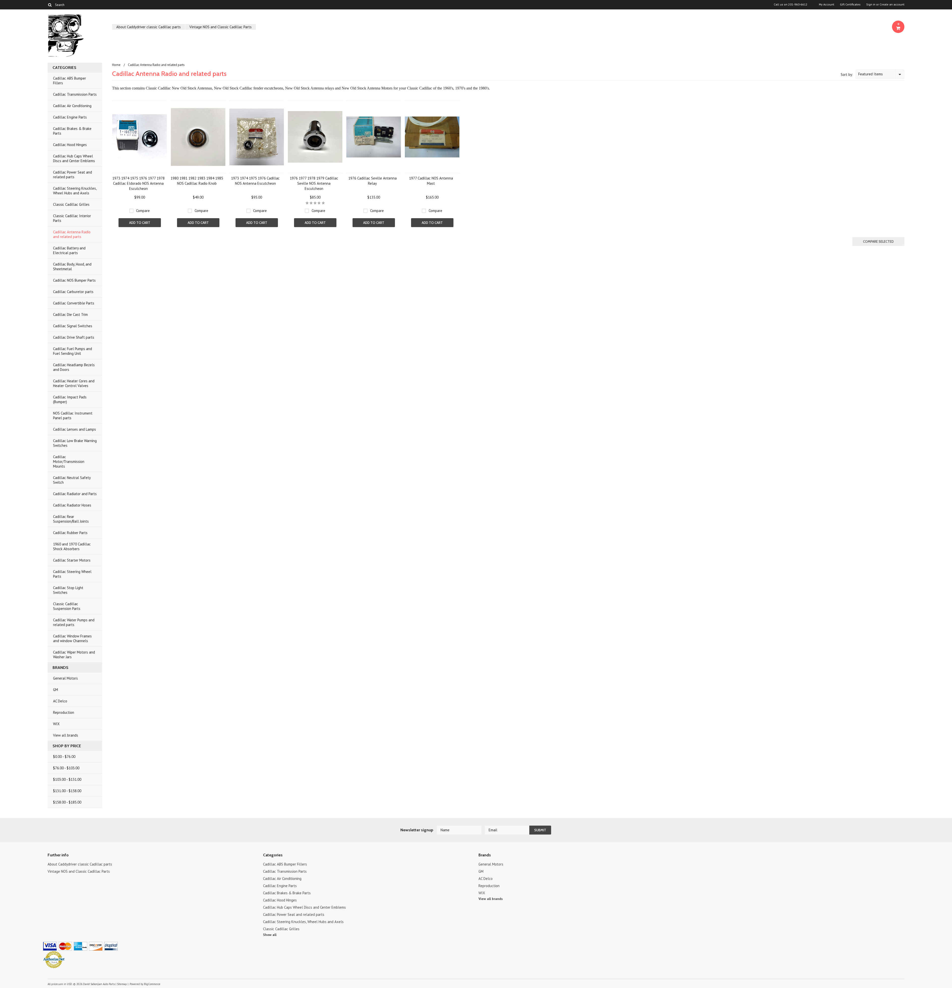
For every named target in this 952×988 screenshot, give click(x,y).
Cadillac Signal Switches (72, 326)
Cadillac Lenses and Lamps (74, 429)
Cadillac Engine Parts (70, 117)
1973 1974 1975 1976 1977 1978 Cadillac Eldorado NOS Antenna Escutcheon (138, 183)
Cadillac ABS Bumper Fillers (69, 80)
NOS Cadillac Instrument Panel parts (72, 415)
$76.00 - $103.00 (66, 768)
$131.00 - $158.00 (67, 790)
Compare (143, 210)
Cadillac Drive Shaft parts (73, 337)
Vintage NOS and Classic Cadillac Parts (220, 27)
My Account (826, 4)
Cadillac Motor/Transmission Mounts (68, 461)
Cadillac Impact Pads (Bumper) (70, 399)
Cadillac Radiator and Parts (75, 493)
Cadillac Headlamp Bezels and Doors (74, 367)
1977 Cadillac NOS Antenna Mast (431, 181)
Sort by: (847, 74)
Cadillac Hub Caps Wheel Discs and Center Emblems (74, 158)
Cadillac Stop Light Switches (68, 590)
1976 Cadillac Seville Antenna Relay (372, 181)
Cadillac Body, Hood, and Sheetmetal (72, 266)
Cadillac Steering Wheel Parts (72, 574)
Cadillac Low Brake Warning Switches (75, 443)
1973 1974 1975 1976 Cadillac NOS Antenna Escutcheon (255, 181)
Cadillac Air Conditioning (72, 105)
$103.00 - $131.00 (67, 779)
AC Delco (60, 701)
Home (116, 65)
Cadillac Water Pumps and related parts (73, 622)
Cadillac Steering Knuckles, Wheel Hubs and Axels (75, 190)
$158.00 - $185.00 (67, 802)
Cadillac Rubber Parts (70, 532)
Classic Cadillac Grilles (71, 204)
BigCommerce (152, 984)
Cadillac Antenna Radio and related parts (71, 234)
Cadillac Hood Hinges (70, 144)
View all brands (65, 735)
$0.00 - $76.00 (64, 756)
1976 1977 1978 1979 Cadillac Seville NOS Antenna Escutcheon (314, 183)
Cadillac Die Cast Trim (70, 314)
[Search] (50, 4)
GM (55, 689)
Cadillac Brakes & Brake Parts (72, 131)
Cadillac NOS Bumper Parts (74, 280)
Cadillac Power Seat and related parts (72, 174)
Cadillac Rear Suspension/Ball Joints (71, 519)
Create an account (892, 4)
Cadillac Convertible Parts (73, 303)
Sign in (870, 4)
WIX (56, 723)
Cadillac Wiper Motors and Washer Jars (74, 654)
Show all (269, 934)
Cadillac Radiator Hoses (72, 505)
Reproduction (63, 712)
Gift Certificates (850, 4)
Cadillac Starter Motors (71, 560)
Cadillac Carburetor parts (73, 291)
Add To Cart (139, 223)
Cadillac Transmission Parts (75, 94)
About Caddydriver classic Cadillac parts (148, 27)
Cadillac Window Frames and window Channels (72, 638)
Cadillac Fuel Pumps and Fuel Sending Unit (72, 351)
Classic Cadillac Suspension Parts (66, 606)
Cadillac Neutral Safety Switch (72, 480)
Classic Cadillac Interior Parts (72, 218)
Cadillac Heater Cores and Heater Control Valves (73, 383)
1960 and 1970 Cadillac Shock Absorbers (72, 546)
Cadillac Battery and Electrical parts (69, 250)
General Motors (65, 678)
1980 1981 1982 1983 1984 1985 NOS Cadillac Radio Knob (197, 181)
